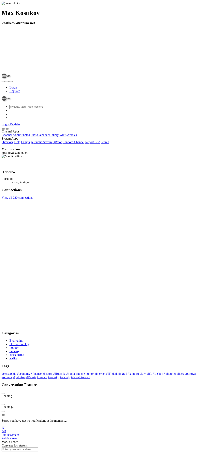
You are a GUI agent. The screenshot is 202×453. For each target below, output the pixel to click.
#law (143, 373)
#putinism (19, 377)
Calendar (43, 135)
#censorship (9, 373)
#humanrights (74, 373)
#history (47, 373)
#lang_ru (133, 373)
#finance (36, 373)
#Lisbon (158, 373)
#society (65, 377)
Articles (72, 135)
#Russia (31, 377)
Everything (16, 340)
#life (149, 373)
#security (53, 377)
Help (17, 142)
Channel (7, 135)
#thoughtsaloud (80, 377)
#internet (99, 373)
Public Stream (43, 142)
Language (27, 142)
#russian (42, 377)
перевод (14, 351)
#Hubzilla (59, 373)
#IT (108, 373)
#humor (89, 373)
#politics (178, 373)
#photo (168, 373)
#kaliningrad (119, 373)
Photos (25, 135)
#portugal (190, 373)
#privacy (7, 377)
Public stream (10, 438)
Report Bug (92, 142)
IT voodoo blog (19, 344)
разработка (16, 354)
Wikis (62, 135)
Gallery (54, 135)
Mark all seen (10, 442)
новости (15, 347)
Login (13, 87)
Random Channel (73, 142)
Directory (7, 142)
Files (33, 135)
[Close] (7, 129)
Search (105, 142)
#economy (23, 373)
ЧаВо (13, 358)
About (17, 135)
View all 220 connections (17, 197)
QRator (57, 142)
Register (14, 91)
